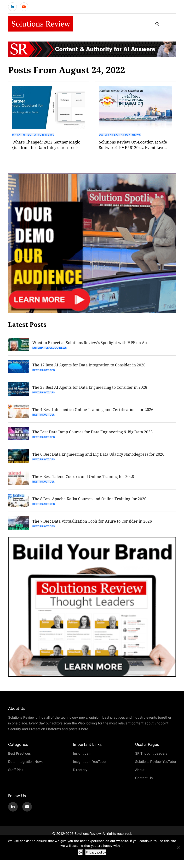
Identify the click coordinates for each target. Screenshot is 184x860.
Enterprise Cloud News (49, 347)
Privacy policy (96, 852)
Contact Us (144, 778)
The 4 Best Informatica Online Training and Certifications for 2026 (92, 409)
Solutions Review (88, 833)
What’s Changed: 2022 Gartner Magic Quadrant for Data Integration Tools (46, 144)
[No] (178, 847)
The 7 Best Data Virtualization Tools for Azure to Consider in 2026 (92, 521)
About (139, 769)
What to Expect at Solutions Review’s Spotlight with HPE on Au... (91, 342)
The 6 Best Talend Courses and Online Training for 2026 (83, 476)
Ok (80, 852)
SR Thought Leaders (151, 753)
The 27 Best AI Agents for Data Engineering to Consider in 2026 (89, 387)
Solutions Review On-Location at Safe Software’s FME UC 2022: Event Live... (133, 144)
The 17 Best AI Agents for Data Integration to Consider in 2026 (88, 364)
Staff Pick (15, 769)
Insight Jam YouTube (89, 761)
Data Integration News (33, 134)
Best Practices (43, 370)
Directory (80, 769)
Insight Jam (82, 753)
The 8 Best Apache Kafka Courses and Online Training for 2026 (89, 498)
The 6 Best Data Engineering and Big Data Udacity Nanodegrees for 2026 (98, 454)
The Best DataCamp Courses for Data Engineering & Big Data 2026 (92, 431)
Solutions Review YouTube (155, 761)
